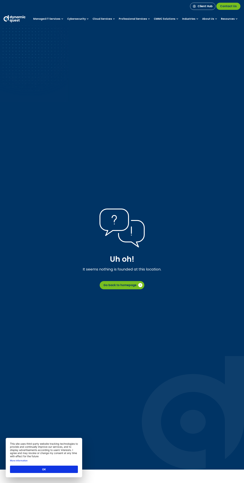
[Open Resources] (237, 19)
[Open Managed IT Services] (62, 19)
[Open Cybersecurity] (88, 19)
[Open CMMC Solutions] (177, 19)
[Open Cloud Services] (114, 19)
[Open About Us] (216, 19)
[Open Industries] (197, 19)
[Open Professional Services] (149, 19)
